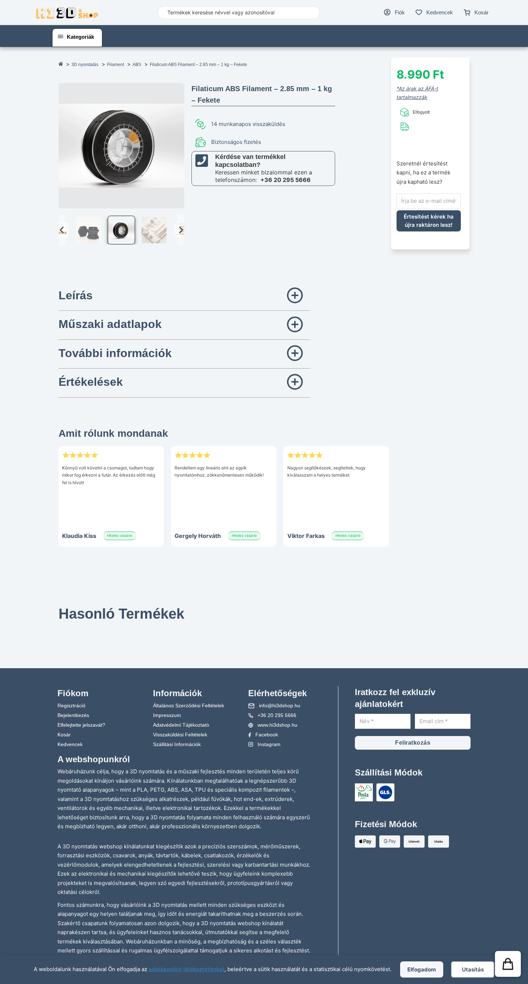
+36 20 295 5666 (285, 179)
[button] (88, 230)
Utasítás (473, 969)
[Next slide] (180, 230)
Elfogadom (421, 969)
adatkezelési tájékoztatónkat (186, 969)
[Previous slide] (68, 626)
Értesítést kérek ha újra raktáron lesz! (429, 220)
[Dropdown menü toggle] (60, 36)
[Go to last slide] (62, 230)
